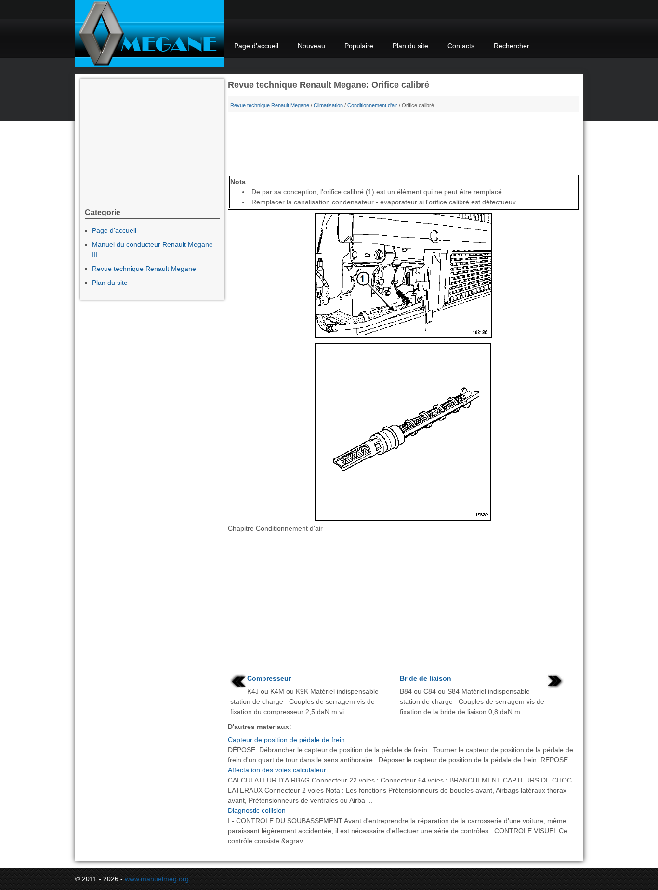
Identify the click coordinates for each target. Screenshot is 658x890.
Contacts (460, 46)
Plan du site (410, 46)
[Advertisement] (403, 146)
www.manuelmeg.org (157, 879)
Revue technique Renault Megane (269, 105)
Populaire (358, 46)
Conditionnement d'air (372, 105)
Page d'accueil (256, 46)
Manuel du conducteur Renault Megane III (152, 249)
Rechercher (511, 46)
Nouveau (311, 46)
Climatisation (328, 105)
